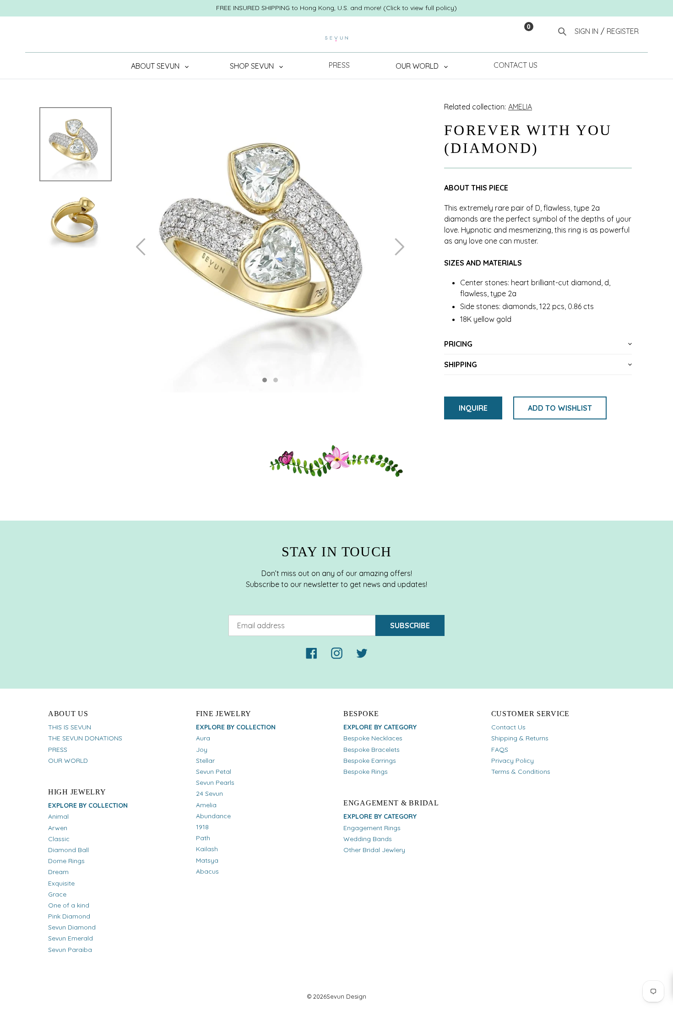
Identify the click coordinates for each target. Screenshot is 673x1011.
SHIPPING (460, 364)
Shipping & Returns (519, 738)
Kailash (207, 849)
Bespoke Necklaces (372, 738)
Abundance (213, 816)
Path (203, 838)
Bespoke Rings (365, 771)
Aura (203, 738)
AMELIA (520, 106)
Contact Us (508, 727)
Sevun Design (346, 996)
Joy (201, 749)
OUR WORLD (68, 760)
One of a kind (68, 905)
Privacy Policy (512, 760)
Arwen (57, 828)
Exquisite (61, 883)
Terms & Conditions (520, 771)
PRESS (57, 749)
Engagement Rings (372, 828)
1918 (202, 827)
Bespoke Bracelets (371, 749)
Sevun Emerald (70, 938)
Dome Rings (66, 861)
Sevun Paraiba (70, 950)
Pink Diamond (69, 916)
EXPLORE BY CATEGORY (380, 727)
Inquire (473, 408)
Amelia (206, 805)
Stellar (205, 760)
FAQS (499, 749)
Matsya (207, 860)
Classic (59, 839)
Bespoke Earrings (369, 760)
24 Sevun (209, 793)
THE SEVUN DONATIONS (85, 738)
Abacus (207, 871)
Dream (58, 872)
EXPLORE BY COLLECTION (88, 805)
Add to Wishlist (560, 408)
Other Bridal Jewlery (374, 850)
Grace (57, 894)
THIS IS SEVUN (69, 727)
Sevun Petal (213, 771)
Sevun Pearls (215, 782)
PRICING (458, 343)
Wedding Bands (367, 839)
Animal (58, 816)
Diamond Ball (68, 850)
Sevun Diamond (72, 927)
